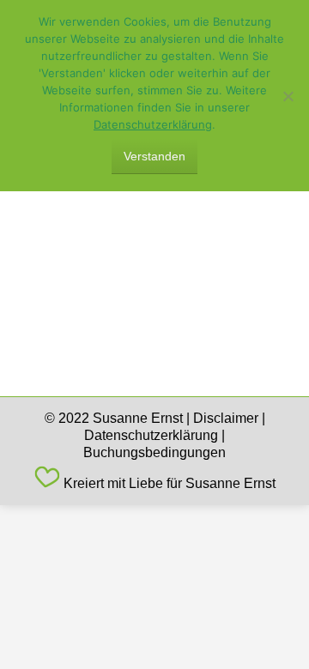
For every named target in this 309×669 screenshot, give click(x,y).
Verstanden (154, 156)
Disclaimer (225, 418)
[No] (287, 96)
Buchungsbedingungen (154, 452)
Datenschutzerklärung (151, 435)
